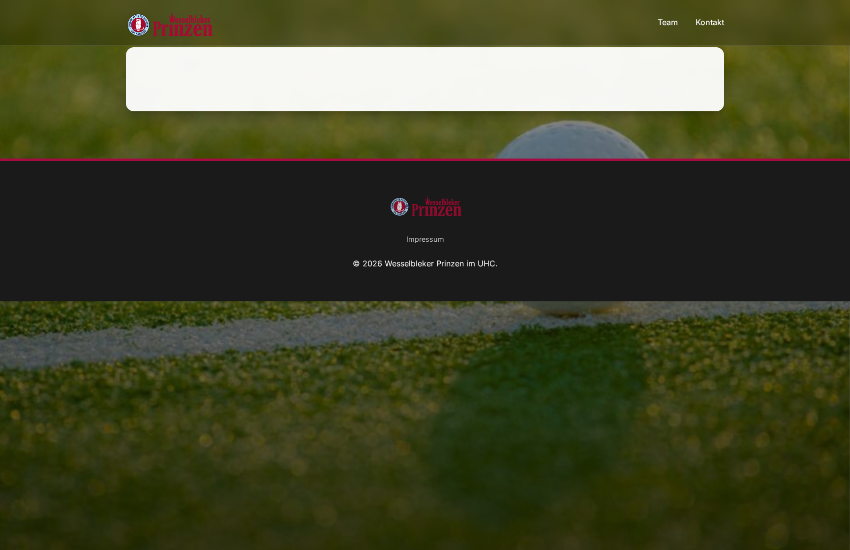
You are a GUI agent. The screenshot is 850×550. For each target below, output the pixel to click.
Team (669, 22)
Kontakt (710, 22)
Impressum (425, 239)
